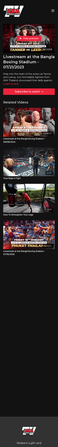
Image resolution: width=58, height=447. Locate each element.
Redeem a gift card (29, 443)
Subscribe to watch (27, 91)
